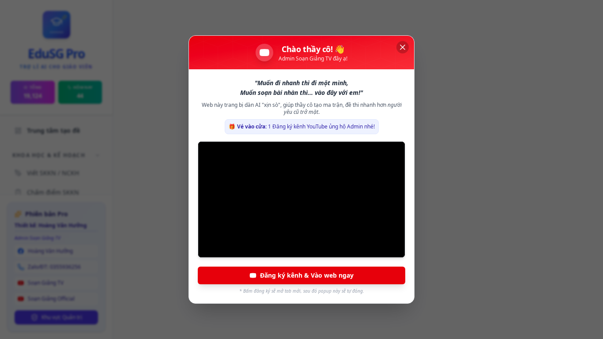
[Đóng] (402, 47)
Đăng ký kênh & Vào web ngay (307, 275)
